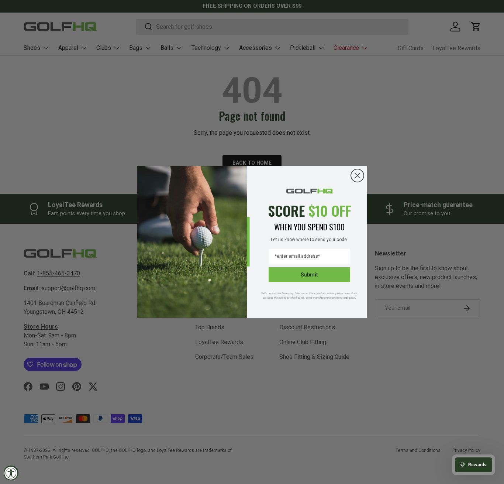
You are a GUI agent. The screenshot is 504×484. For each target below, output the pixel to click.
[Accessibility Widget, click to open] (11, 473)
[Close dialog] (357, 175)
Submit (309, 275)
